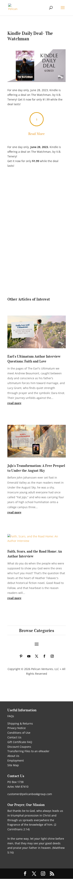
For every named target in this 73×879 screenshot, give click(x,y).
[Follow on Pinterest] (21, 656)
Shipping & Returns (20, 723)
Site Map (13, 765)
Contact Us (14, 737)
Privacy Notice (16, 728)
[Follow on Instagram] (52, 656)
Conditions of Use (18, 732)
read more (14, 403)
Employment (15, 760)
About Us (13, 756)
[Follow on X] (36, 656)
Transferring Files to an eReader (28, 751)
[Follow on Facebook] (44, 656)
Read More (36, 134)
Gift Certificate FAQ (19, 742)
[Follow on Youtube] (29, 656)
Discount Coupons (19, 747)
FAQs (10, 716)
